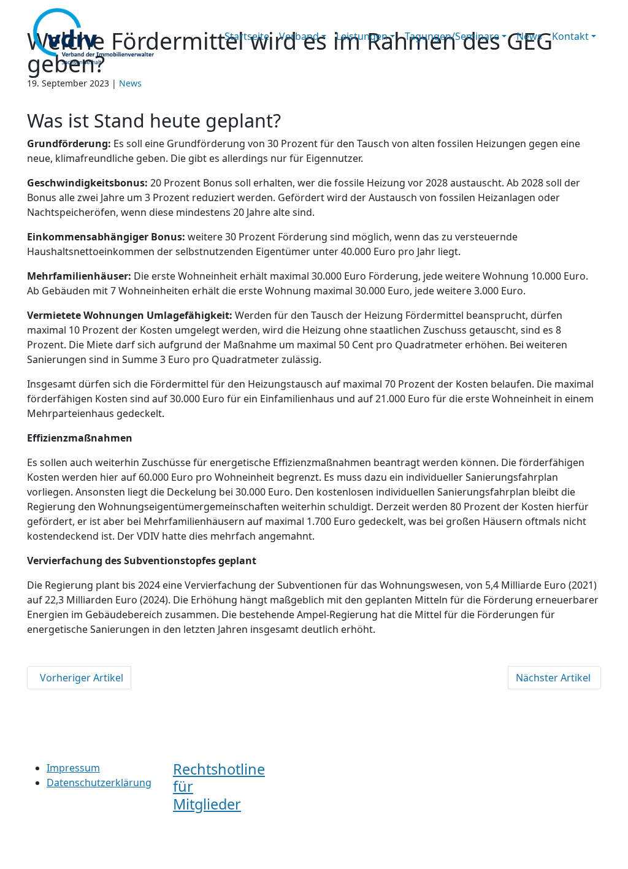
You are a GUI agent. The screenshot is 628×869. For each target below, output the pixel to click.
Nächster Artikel (554, 677)
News (529, 36)
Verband (299, 36)
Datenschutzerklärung (99, 782)
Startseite (246, 36)
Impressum (73, 768)
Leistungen (362, 36)
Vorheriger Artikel (79, 677)
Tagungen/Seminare (452, 36)
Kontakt (570, 36)
